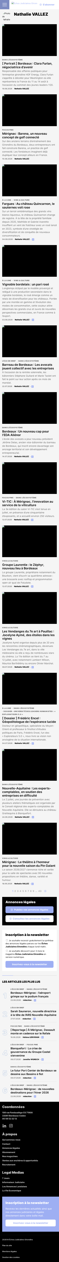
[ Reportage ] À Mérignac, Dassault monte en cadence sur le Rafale (33, 1031)
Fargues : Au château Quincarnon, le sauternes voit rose (28, 205)
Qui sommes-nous (11, 1139)
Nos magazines (10, 1156)
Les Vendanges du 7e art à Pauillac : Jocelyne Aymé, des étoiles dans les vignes (28, 635)
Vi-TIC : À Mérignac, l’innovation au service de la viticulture (27, 503)
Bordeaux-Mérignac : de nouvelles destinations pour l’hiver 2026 (32, 1090)
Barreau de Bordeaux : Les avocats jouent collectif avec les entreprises (28, 366)
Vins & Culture (22, 200)
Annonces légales (11, 1148)
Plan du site (7, 1245)
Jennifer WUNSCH (31, 1059)
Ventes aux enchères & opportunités (20, 1160)
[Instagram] (11, 1126)
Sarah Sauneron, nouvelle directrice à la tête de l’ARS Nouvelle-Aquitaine (33, 1013)
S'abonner (48, 4)
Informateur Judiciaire (13, 1182)
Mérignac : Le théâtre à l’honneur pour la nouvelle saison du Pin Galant (28, 863)
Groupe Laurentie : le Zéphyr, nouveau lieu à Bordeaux (23, 566)
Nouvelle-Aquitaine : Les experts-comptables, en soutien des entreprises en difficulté (26, 792)
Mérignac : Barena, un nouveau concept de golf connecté (24, 135)
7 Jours (5, 1178)
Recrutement (8, 1164)
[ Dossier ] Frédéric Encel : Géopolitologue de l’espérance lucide (29, 719)
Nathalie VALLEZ (21, 89)
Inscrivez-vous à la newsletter (29, 964)
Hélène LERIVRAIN (31, 1037)
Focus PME (7, 130)
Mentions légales (9, 1251)
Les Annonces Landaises (14, 1186)
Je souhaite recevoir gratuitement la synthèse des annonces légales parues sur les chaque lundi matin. (29, 943)
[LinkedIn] (4, 1126)
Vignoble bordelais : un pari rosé (25, 284)
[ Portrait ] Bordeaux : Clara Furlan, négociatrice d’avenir (27, 65)
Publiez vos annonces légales (31, 909)
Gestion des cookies (11, 1257)
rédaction (27, 1000)
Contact (6, 1144)
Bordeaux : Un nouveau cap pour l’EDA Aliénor (25, 433)
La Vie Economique (11, 1190)
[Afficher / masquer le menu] (4, 4)
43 (39, 891)
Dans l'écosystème (12, 60)
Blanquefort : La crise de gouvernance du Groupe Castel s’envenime (30, 1052)
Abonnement (8, 1152)
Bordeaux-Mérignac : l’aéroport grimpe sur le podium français (30, 994)
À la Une (6, 200)
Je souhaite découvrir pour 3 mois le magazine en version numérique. (25, 954)
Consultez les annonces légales (31, 918)
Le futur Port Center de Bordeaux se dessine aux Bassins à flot (33, 1072)
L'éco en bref (9, 361)
